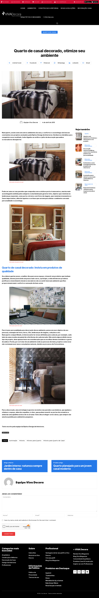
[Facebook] (75, 572)
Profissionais (6, 565)
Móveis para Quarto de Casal (54, 440)
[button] (57, 23)
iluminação (13, 440)
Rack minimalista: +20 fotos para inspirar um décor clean (89, 190)
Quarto (87, 133)
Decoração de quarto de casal (16, 182)
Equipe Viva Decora (30, 122)
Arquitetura (6, 555)
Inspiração (27, 2)
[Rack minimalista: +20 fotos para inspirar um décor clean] (79, 187)
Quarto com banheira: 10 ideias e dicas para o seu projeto (90, 138)
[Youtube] (87, 572)
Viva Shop (36, 2)
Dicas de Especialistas (88, 145)
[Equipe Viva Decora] (21, 122)
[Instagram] (79, 572)
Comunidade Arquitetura (81, 559)
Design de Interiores (9, 562)
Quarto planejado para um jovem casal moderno (72, 467)
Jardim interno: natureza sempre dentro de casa (23, 467)
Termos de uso (34, 577)
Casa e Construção (61, 2)
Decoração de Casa (9, 560)
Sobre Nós (32, 553)
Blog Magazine (47, 2)
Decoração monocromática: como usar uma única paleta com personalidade (90, 152)
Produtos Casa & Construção (83, 561)
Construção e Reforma (9, 557)
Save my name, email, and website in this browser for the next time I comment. (30, 520)
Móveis (22, 440)
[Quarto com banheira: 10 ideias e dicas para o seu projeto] (79, 136)
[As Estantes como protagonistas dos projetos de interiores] (79, 162)
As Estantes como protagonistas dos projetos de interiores (89, 165)
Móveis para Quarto (34, 440)
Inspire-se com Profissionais (83, 564)
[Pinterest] (83, 572)
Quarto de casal (49, 32)
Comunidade (16, 2)
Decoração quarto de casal (15, 325)
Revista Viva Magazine (81, 554)
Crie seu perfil (50, 558)
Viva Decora (6, 2)
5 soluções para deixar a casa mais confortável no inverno (89, 177)
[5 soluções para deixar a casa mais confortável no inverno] (79, 174)
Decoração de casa (89, 184)
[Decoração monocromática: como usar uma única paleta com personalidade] (79, 148)
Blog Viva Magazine (52, 560)
